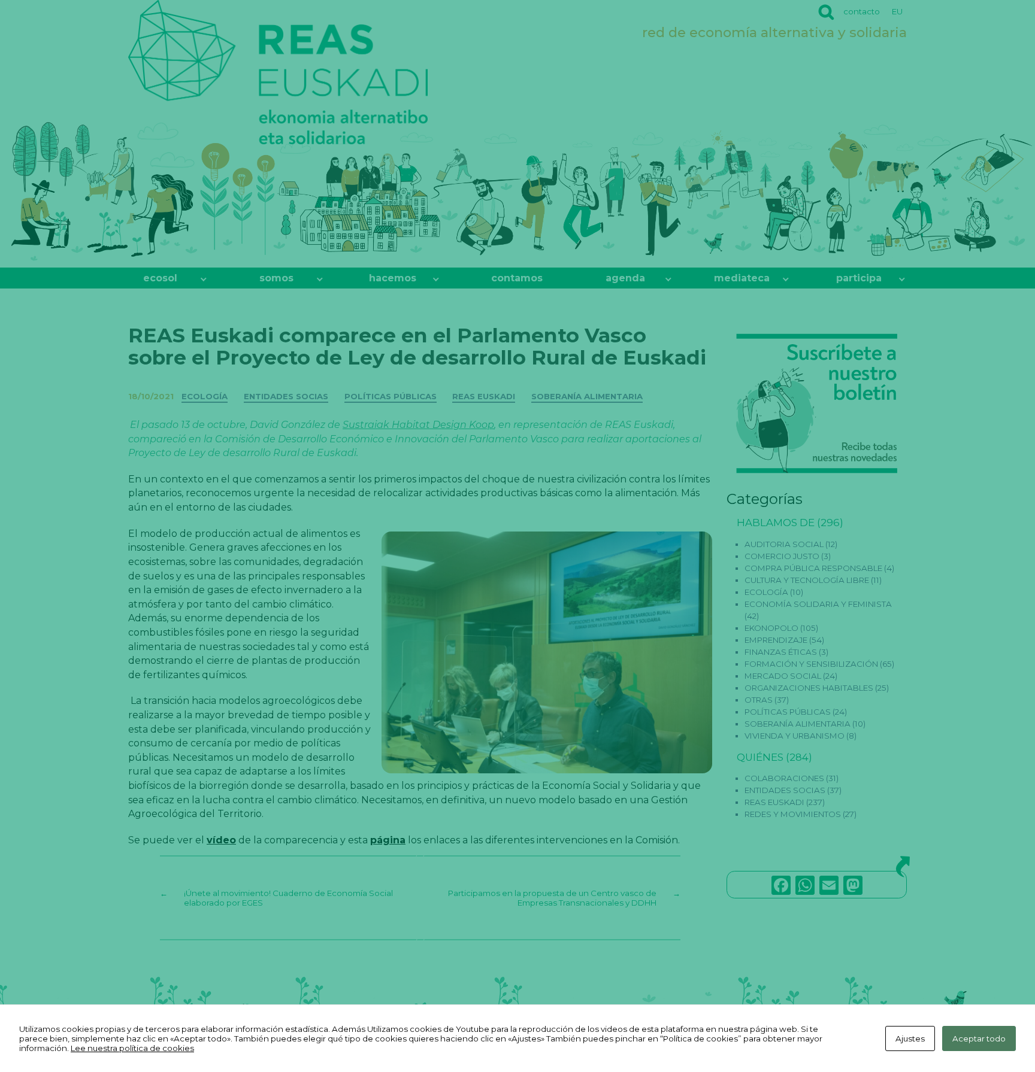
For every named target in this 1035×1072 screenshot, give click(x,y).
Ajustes (910, 1038)
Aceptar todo (979, 1038)
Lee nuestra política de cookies (132, 1048)
